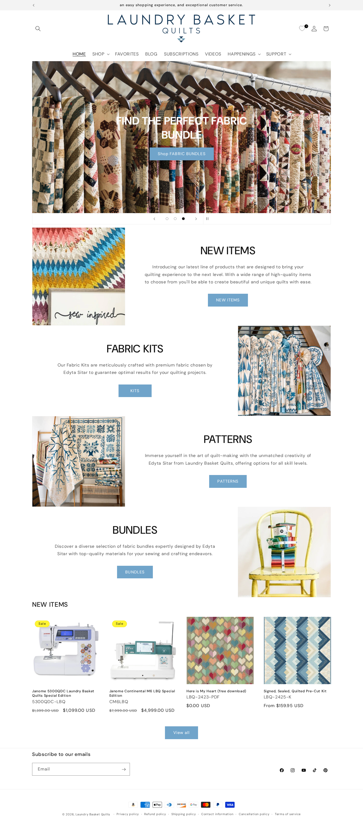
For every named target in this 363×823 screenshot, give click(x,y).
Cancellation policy (254, 814)
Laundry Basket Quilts (93, 814)
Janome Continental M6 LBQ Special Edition (142, 693)
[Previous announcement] (33, 5)
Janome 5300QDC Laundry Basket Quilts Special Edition (63, 693)
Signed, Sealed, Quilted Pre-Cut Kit (295, 691)
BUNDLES (135, 572)
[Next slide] (196, 218)
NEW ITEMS (228, 300)
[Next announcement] (329, 5)
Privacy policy (128, 814)
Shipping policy (183, 814)
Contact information (217, 814)
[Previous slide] (154, 218)
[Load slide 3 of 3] (183, 219)
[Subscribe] (124, 769)
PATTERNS (228, 481)
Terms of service (288, 814)
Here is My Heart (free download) (216, 691)
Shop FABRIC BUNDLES (181, 153)
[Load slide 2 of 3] (175, 219)
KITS (135, 390)
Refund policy (155, 814)
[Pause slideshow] (208, 218)
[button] (38, 29)
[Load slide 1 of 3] (167, 219)
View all (181, 732)
